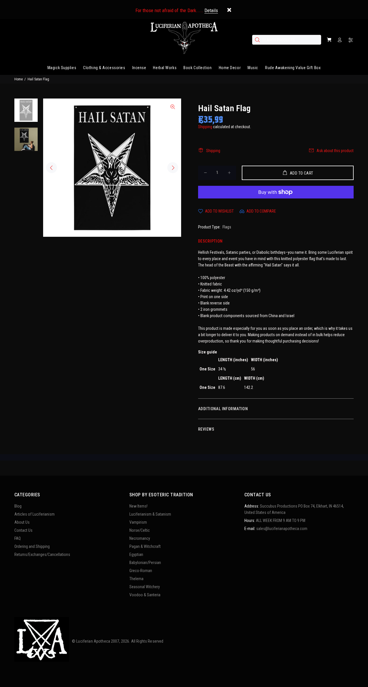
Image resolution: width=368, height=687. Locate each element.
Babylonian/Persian (145, 562)
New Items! (138, 506)
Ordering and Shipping (32, 546)
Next (172, 167)
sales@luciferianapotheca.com (281, 528)
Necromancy (139, 538)
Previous (51, 167)
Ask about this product (335, 150)
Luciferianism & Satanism (150, 514)
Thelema (136, 578)
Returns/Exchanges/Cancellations (42, 554)
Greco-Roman (140, 570)
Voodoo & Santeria (144, 595)
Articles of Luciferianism (34, 514)
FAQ (17, 538)
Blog (18, 506)
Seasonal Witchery (144, 586)
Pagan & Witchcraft (145, 546)
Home (18, 79)
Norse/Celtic (139, 530)
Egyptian (136, 554)
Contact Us (23, 530)
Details (211, 10)
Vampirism (138, 522)
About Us (22, 522)
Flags (227, 227)
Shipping (205, 126)
